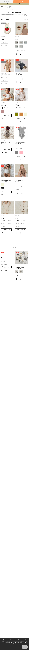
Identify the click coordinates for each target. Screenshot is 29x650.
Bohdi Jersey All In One (5, 142)
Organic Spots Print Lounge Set (21, 104)
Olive (16, 114)
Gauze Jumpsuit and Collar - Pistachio (6, 75)
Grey (16, 152)
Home (11, 9)
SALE (14, 247)
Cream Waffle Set (4, 217)
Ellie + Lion (17, 102)
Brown (21, 42)
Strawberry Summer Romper (6, 37)
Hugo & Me (9, 6)
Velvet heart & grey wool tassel (16, 271)
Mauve (21, 46)
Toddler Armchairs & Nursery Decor (14, 3)
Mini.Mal (17, 36)
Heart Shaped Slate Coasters (7, 262)
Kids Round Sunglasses (20, 37)
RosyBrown (2, 111)
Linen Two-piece (18, 74)
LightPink (21, 152)
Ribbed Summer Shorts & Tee (7, 104)
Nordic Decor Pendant (19, 267)
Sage (16, 46)
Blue (25, 42)
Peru (21, 114)
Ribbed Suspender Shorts (6, 180)
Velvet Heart (21, 271)
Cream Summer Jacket (20, 217)
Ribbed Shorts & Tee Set (20, 142)
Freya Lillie (3, 140)
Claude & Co (3, 73)
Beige (16, 42)
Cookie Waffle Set (19, 180)
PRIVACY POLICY (11, 646)
